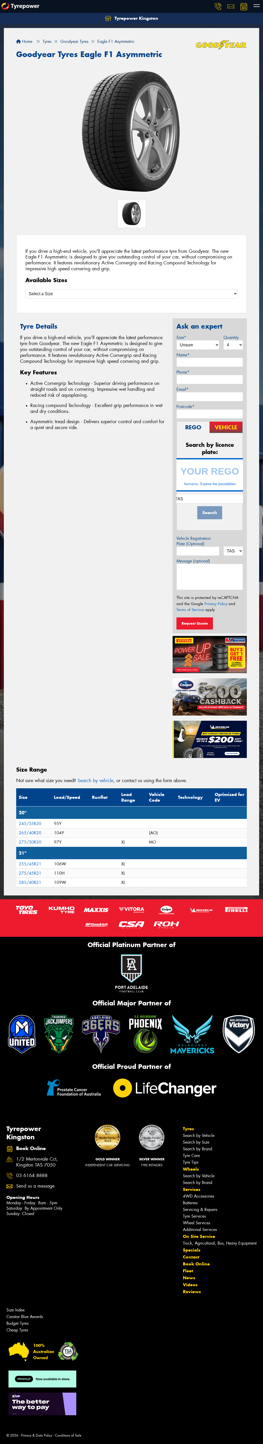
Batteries (190, 1203)
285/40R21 (30, 882)
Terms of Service (190, 609)
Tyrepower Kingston (135, 18)
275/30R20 (30, 842)
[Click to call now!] (218, 6)
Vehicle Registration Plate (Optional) (193, 541)
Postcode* (185, 406)
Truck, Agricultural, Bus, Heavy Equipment (220, 1243)
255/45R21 (30, 864)
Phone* (182, 372)
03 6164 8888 (32, 1176)
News (189, 1278)
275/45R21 (30, 873)
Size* (181, 337)
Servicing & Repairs (200, 1209)
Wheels (191, 1169)
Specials (191, 1250)
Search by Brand (197, 1149)
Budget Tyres (17, 1323)
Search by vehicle (95, 780)
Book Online (196, 1264)
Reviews (192, 1291)
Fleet (188, 1271)
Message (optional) (193, 561)
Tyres (188, 1129)
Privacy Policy (215, 603)
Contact (191, 1257)
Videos (190, 1285)
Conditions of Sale (68, 1435)
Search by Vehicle (198, 1135)
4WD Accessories (198, 1196)
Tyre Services (194, 1216)
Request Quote (195, 623)
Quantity (231, 337)
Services (191, 1189)
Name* (183, 355)
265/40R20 (30, 833)
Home (26, 41)
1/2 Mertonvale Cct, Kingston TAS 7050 (37, 1162)
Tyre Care (191, 1155)
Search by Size (196, 1142)
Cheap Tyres (17, 1330)
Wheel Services (196, 1223)
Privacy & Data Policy (36, 1435)
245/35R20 (30, 823)
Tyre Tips (190, 1162)
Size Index (15, 1310)
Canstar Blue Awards (24, 1316)
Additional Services (200, 1229)
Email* (182, 389)
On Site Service (199, 1236)
